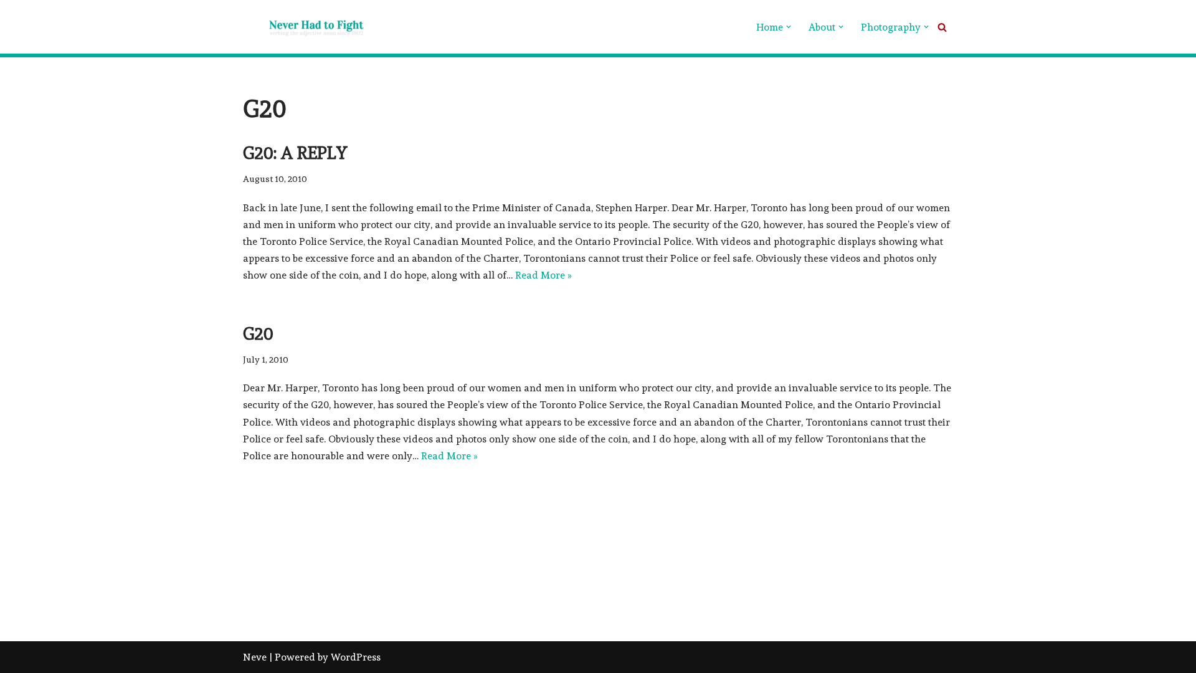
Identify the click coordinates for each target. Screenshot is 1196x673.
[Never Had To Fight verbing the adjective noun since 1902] (305, 26)
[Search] (942, 27)
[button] (788, 26)
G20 (258, 333)
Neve (255, 657)
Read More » (543, 275)
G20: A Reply (295, 153)
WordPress (356, 657)
